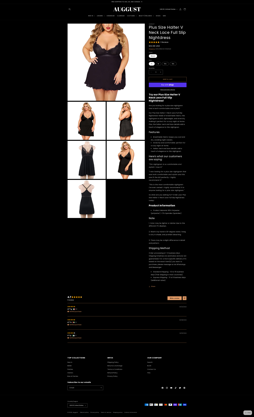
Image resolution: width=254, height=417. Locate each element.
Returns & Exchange (114, 366)
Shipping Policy (113, 362)
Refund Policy (112, 373)
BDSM (69, 366)
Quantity (151, 68)
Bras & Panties (72, 376)
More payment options (167, 89)
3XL (173, 64)
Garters (70, 373)
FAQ (148, 373)
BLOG (149, 366)
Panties (70, 369)
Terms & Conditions (114, 369)
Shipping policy (118, 412)
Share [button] (153, 286)
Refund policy (84, 412)
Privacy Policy (112, 376)
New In (69, 362)
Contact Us (151, 369)
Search (150, 362)
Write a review (174, 298)
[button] (69, 9)
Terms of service (106, 412)
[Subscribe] (101, 387)
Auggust (75, 412)
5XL (165, 64)
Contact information (130, 412)
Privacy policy (94, 412)
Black (153, 56)
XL (152, 64)
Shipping (152, 49)
